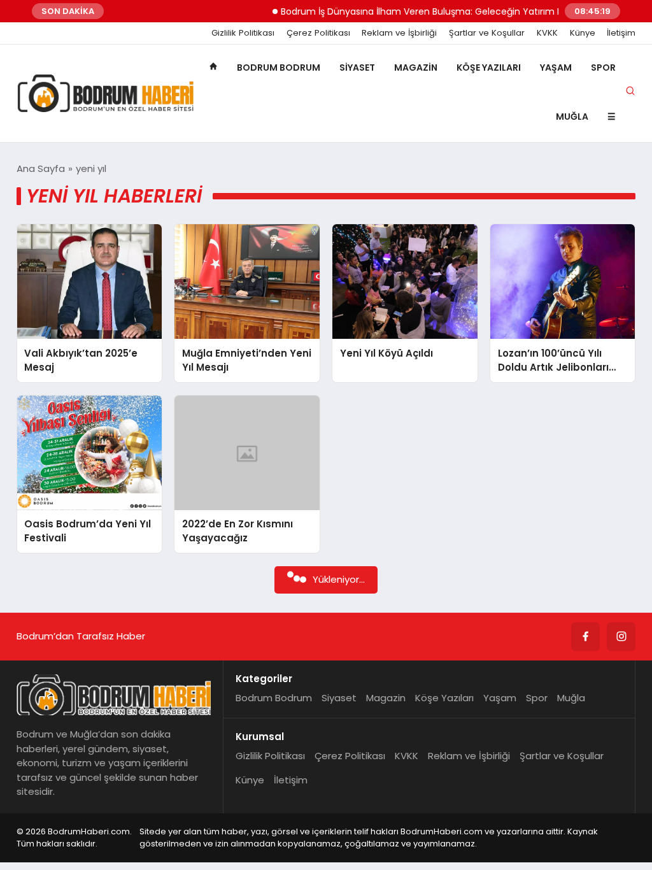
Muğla (572, 116)
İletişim (621, 33)
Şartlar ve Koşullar (487, 33)
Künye (582, 33)
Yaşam (556, 67)
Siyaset (357, 67)
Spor (603, 67)
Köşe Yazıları (489, 67)
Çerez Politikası (318, 33)
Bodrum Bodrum (278, 67)
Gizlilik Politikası (242, 33)
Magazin (415, 67)
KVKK (547, 33)
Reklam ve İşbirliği (399, 33)
